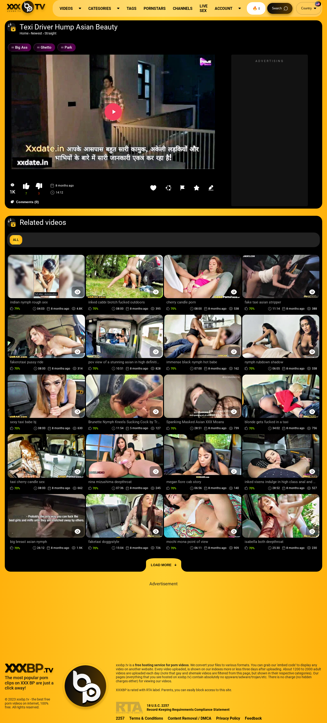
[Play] (113, 111)
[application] (113, 112)
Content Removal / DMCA (189, 718)
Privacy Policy (228, 718)
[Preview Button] (78, 292)
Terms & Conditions (146, 718)
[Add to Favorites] (154, 187)
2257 (120, 718)
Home (24, 33)
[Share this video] (169, 187)
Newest (36, 33)
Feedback (253, 718)
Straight (50, 33)
